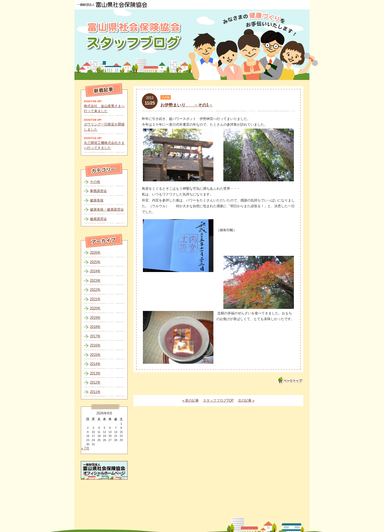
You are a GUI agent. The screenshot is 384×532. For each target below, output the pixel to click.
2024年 (95, 271)
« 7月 (85, 448)
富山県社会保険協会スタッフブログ (134, 36)
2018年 (95, 327)
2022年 (95, 290)
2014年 (95, 364)
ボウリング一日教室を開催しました (104, 126)
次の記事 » (246, 400)
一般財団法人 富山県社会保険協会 (112, 5)
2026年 (95, 253)
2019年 (95, 318)
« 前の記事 (190, 400)
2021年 (95, 299)
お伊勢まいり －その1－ (186, 105)
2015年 (95, 355)
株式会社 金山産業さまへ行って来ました (104, 108)
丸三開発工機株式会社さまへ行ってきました (104, 145)
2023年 (95, 280)
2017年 (95, 336)
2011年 (95, 392)
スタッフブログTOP (218, 400)
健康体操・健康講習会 (107, 209)
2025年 (95, 262)
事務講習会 (98, 191)
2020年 (95, 308)
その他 (95, 182)
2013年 (95, 373)
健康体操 (96, 200)
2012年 (95, 382)
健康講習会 (98, 219)
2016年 (95, 345)
